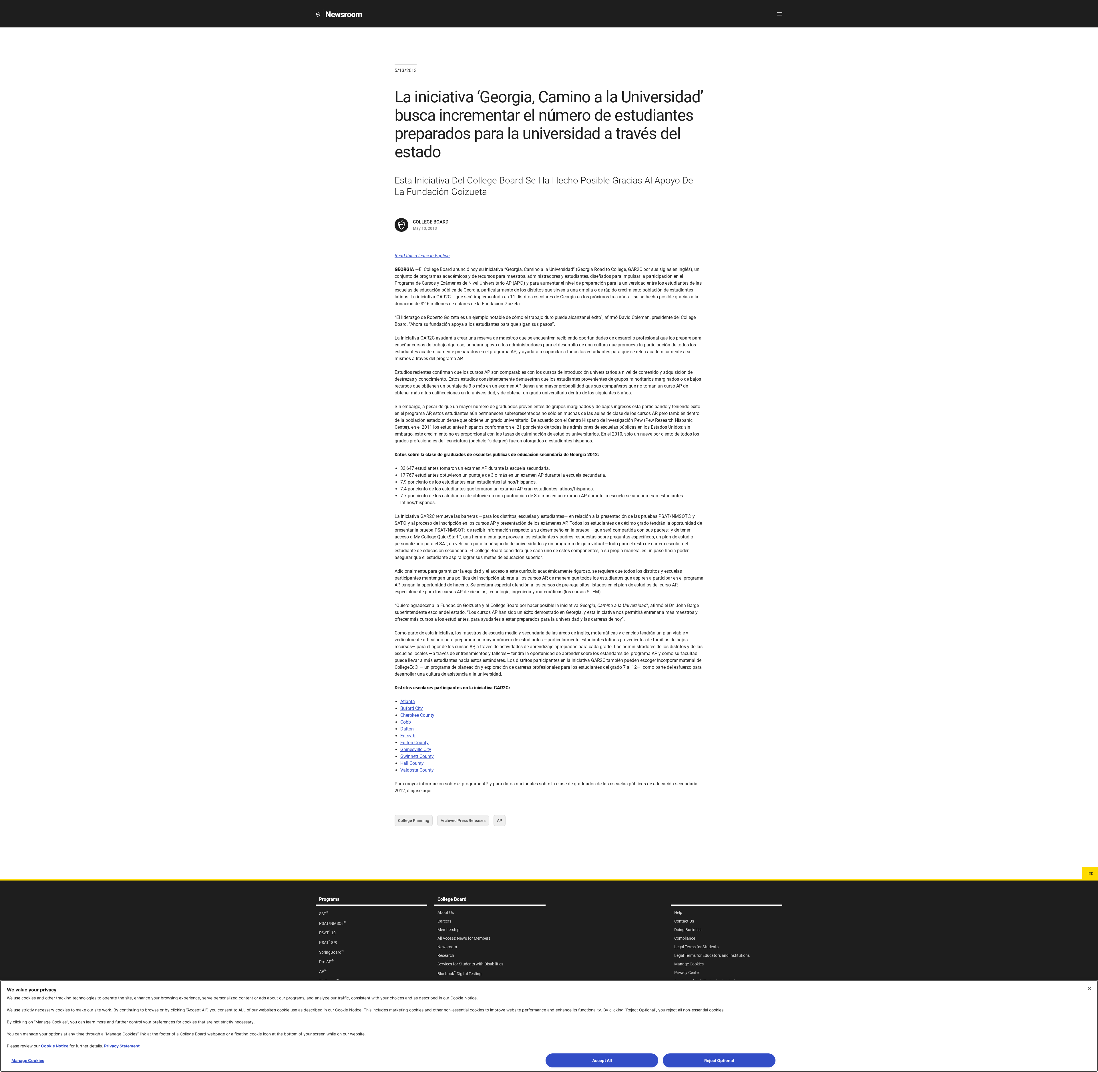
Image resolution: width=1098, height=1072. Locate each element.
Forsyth (407, 735)
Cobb (405, 722)
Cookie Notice (54, 1045)
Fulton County (414, 742)
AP (501, 822)
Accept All (602, 1060)
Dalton (407, 729)
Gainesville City (415, 749)
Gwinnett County (417, 756)
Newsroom (343, 14)
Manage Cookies (27, 1060)
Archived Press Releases (463, 822)
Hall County (412, 763)
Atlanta (407, 701)
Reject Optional (719, 1060)
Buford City (411, 708)
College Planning (413, 822)
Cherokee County (417, 715)
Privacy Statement (122, 1045)
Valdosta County (417, 770)
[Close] (1089, 988)
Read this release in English (422, 255)
